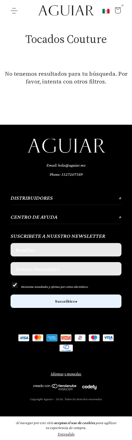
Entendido (66, 434)
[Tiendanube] (55, 388)
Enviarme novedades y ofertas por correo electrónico (54, 287)
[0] (116, 11)
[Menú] (15, 11)
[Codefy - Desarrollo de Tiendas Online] (89, 387)
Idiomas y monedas (66, 373)
